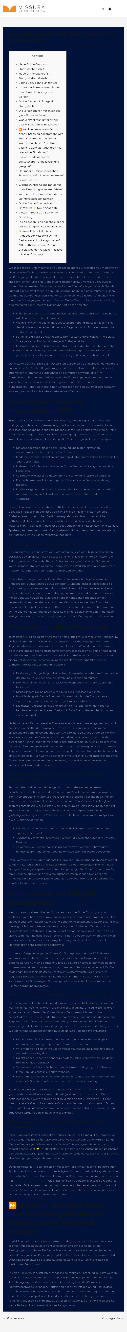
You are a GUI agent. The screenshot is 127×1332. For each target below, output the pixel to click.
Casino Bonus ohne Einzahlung (38, 82)
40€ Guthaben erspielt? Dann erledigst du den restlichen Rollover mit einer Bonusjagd (41, 249)
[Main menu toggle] (120, 8)
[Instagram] (103, 8)
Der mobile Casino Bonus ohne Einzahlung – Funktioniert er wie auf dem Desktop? (41, 175)
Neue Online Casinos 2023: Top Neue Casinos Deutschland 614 (49, 46)
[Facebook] (109, 8)
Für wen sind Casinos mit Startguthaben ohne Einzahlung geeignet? (39, 161)
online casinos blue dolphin (30, 1180)
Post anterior (14, 1318)
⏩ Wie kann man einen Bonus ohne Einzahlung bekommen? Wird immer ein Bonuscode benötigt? (41, 134)
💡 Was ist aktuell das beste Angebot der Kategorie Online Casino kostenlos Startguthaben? (39, 235)
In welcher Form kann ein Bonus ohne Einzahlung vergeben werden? (39, 92)
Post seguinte (112, 1318)
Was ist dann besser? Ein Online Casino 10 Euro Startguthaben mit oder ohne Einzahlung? (40, 147)
